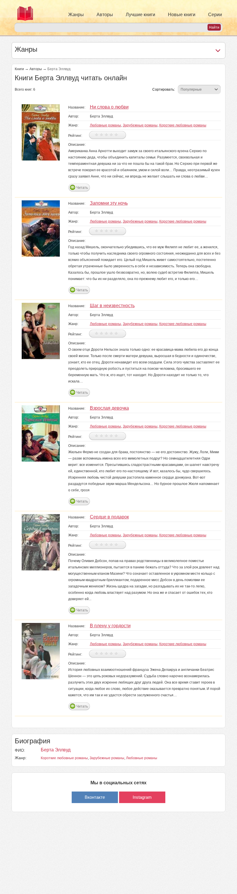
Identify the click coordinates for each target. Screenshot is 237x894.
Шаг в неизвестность (112, 305)
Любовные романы (105, 125)
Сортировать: (163, 89)
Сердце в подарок (109, 516)
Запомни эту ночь (109, 203)
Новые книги (181, 14)
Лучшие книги (140, 14)
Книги (19, 69)
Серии (215, 14)
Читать (82, 188)
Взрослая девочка (109, 408)
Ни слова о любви (109, 106)
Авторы (105, 14)
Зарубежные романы (140, 125)
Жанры (76, 14)
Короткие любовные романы (182, 125)
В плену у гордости (110, 625)
